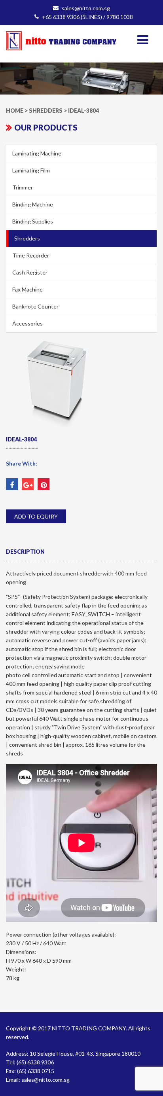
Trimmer (22, 187)
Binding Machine (32, 204)
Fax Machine (27, 289)
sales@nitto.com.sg (86, 8)
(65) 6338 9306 (35, 1062)
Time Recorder (30, 255)
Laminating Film (31, 170)
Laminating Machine (36, 153)
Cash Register (29, 272)
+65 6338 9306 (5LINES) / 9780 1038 (87, 16)
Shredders (27, 238)
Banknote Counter (35, 306)
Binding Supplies (32, 221)
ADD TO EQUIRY (36, 516)
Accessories (27, 323)
